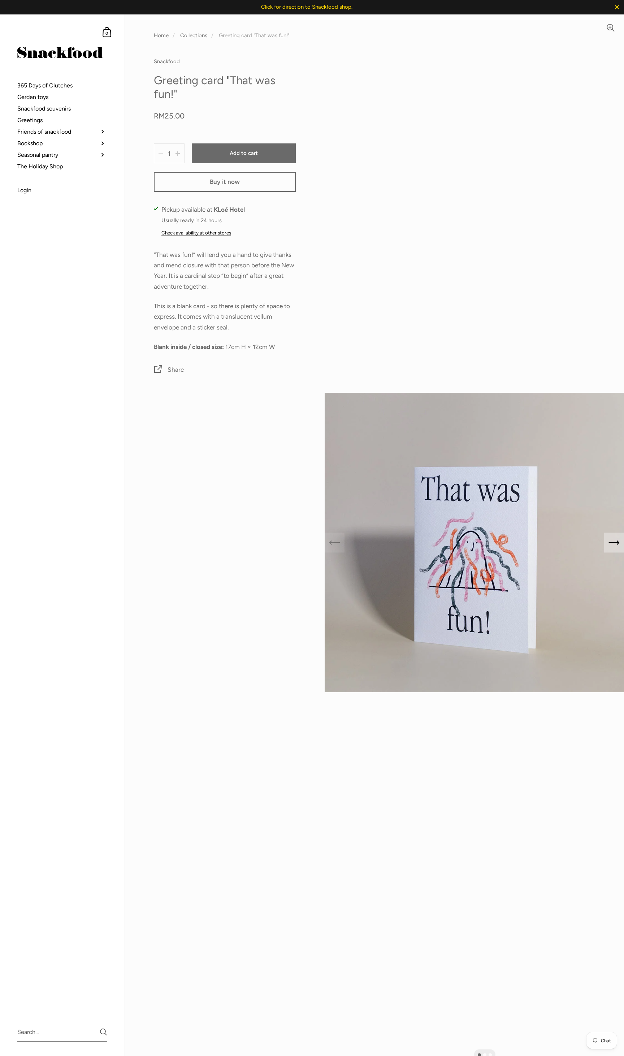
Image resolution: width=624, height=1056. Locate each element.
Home (161, 35)
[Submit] (103, 1032)
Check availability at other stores (196, 233)
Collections (193, 35)
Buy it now (225, 181)
